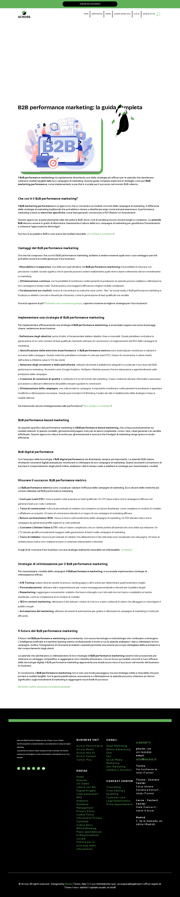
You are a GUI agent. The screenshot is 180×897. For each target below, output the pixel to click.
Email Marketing (116, 746)
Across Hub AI (85, 753)
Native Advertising (118, 750)
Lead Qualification (118, 801)
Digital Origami (86, 791)
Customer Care (116, 798)
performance (97, 14)
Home (80, 777)
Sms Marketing (116, 767)
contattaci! (126, 550)
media (108, 14)
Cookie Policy (85, 815)
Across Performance (89, 746)
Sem (109, 753)
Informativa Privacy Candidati (89, 820)
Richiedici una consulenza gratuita (63, 303)
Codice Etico (84, 825)
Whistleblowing (86, 828)
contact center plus (122, 14)
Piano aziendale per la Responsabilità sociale (89, 835)
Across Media (85, 750)
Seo (108, 756)
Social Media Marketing (114, 761)
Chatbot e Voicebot (119, 770)
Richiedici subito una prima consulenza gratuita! (44, 687)
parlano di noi (149, 14)
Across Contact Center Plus (86, 758)
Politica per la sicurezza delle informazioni (86, 845)
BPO (79, 798)
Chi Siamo (82, 784)
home (86, 14)
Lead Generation (87, 794)
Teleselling (113, 787)
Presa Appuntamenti (119, 804)
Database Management (84, 806)
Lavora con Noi (86, 787)
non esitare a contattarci (100, 234)
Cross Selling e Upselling (116, 792)
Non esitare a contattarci (97, 406)
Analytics (82, 801)
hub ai (137, 14)
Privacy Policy (85, 811)
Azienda (81, 780)
